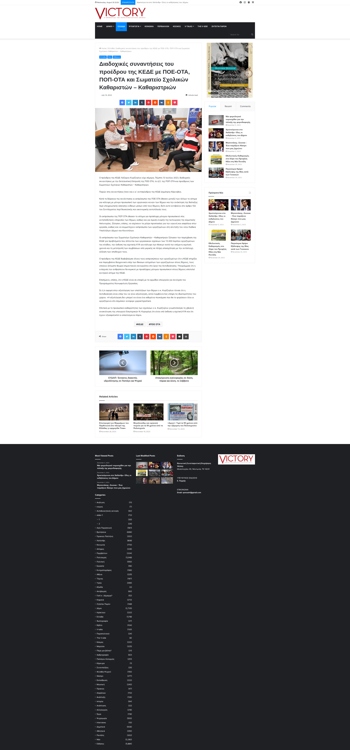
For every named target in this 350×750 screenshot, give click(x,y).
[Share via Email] (179, 336)
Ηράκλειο (101, 612)
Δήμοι (99, 608)
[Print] (186, 336)
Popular (212, 106)
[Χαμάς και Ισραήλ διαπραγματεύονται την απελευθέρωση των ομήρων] (154, 473)
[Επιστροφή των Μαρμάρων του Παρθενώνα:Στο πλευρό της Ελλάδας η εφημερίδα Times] (114, 411)
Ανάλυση (101, 502)
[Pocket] (174, 102)
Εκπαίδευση (102, 680)
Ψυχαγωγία (102, 718)
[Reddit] (155, 102)
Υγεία (99, 583)
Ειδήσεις (117, 57)
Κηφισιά (100, 600)
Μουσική (101, 684)
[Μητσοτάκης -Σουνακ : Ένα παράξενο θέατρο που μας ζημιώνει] (216, 146)
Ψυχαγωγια (134, 26)
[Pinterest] (148, 102)
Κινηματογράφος (104, 570)
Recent (228, 106)
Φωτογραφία (102, 621)
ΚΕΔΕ (140, 324)
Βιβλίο (99, 625)
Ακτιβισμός (102, 591)
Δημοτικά (101, 727)
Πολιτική (100, 562)
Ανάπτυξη (101, 697)
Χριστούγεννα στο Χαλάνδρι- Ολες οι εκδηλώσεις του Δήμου (236, 132)
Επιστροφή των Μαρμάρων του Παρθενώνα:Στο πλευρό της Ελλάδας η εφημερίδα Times (114, 425)
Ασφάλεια (101, 693)
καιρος (100, 507)
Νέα (109, 57)
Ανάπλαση (101, 706)
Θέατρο (100, 676)
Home (99, 26)
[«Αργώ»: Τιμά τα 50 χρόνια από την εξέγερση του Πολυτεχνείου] (183, 411)
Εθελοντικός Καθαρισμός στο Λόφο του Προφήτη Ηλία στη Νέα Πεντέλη (237, 159)
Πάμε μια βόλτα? (104, 651)
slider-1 (100, 515)
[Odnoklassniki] (168, 102)
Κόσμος (100, 642)
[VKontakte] (161, 102)
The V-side (203, 26)
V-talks (188, 26)
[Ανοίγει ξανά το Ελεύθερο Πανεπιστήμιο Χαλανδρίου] (142, 480)
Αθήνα (99, 574)
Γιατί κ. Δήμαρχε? (104, 595)
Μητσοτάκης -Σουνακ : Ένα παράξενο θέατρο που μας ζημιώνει (164, 2)
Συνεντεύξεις (102, 667)
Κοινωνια (149, 26)
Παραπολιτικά (103, 634)
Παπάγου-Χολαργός (105, 659)
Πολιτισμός (102, 557)
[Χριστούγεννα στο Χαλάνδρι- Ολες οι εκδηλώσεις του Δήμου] (216, 133)
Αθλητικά (101, 731)
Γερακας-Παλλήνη (105, 536)
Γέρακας (100, 689)
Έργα (99, 714)
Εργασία (100, 566)
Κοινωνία (101, 545)
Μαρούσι (101, 646)
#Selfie (100, 587)
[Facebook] (122, 102)
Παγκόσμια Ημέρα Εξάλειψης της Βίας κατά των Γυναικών (237, 172)
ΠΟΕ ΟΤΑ (155, 324)
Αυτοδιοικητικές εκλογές (108, 511)
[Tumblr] (142, 102)
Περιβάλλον (102, 553)
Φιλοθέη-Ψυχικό (104, 672)
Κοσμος (177, 26)
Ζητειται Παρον (219, 26)
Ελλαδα (121, 26)
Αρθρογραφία (103, 655)
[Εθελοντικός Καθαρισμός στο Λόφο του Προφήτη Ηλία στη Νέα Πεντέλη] (216, 159)
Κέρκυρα (101, 663)
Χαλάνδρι (101, 540)
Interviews (101, 722)
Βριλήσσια (101, 532)
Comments (245, 106)
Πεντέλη (100, 735)
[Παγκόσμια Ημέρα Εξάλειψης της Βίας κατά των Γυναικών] (216, 173)
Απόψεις (100, 549)
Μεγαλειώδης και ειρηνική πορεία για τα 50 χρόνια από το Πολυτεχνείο (148, 425)
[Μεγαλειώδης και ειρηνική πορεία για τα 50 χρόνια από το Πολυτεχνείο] (148, 411)
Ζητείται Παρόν (103, 604)
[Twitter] (129, 102)
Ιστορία (100, 701)
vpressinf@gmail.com (192, 492)
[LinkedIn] (135, 102)
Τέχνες (100, 579)
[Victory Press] (120, 14)
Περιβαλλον (163, 26)
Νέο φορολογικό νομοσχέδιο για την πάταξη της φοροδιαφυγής (238, 119)
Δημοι (109, 26)
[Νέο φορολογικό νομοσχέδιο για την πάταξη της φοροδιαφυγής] (216, 120)
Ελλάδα (111, 48)
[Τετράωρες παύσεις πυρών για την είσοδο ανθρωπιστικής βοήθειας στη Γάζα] (167, 480)
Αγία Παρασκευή (104, 528)
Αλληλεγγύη (102, 710)
